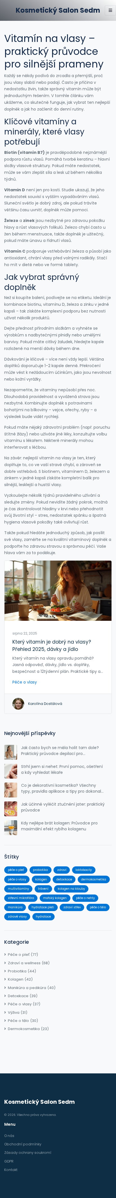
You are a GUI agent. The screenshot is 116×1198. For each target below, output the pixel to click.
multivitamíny (18, 889)
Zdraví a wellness (29, 963)
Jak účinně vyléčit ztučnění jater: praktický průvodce (63, 807)
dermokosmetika (93, 879)
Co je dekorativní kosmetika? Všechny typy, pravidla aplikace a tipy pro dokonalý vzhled (62, 788)
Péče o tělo (23, 1020)
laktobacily (83, 870)
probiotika (40, 870)
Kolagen (20, 979)
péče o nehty (85, 898)
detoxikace (64, 879)
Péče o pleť (23, 954)
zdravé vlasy (17, 916)
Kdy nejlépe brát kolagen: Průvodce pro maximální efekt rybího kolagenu (59, 826)
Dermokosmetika (28, 1028)
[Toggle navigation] (110, 10)
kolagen (41, 879)
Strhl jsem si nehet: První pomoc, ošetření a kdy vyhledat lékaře (62, 769)
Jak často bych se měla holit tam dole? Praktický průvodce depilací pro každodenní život (60, 751)
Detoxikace (22, 996)
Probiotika (22, 971)
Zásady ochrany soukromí (27, 1152)
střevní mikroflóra (21, 898)
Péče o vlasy (24, 682)
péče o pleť (16, 870)
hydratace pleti (43, 907)
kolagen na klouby (71, 889)
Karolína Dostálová (45, 703)
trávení (43, 889)
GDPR (9, 1161)
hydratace (43, 916)
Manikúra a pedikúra (31, 987)
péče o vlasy (17, 879)
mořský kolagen (55, 898)
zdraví (61, 870)
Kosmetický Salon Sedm (58, 10)
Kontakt (10, 1169)
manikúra (15, 907)
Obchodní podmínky (22, 1144)
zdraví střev (72, 907)
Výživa (17, 1012)
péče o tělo (98, 907)
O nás (9, 1135)
